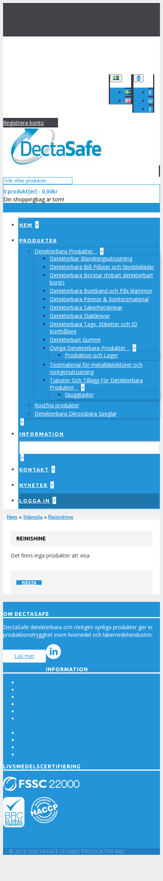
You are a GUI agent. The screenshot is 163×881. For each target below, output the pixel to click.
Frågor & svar (35, 711)
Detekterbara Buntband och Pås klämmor (101, 290)
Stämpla (32, 517)
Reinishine (60, 517)
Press (25, 682)
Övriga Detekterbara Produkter (88, 348)
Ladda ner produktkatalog (50, 754)
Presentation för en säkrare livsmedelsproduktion (78, 740)
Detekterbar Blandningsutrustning (91, 258)
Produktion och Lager (91, 355)
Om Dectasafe (36, 704)
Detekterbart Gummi (75, 339)
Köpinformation (37, 696)
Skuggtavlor (79, 394)
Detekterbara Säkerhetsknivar (86, 307)
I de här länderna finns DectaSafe (59, 747)
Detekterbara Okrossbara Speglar (75, 413)
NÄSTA (29, 582)
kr (151, 100)
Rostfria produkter (56, 405)
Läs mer (24, 656)
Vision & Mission (38, 689)
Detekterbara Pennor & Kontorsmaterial (99, 299)
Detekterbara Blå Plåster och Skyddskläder (102, 266)
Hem (12, 517)
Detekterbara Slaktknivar (80, 315)
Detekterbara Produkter (64, 251)
